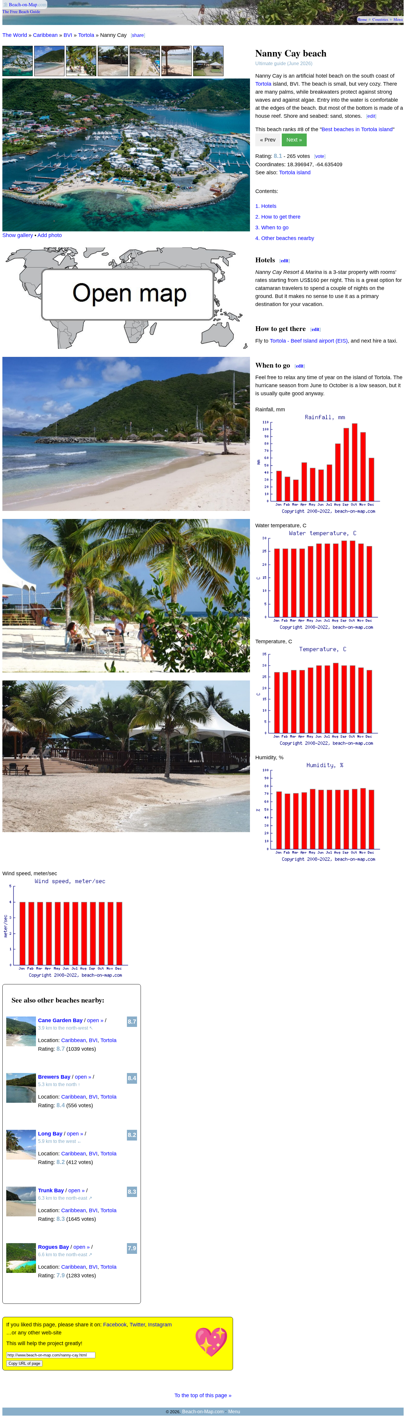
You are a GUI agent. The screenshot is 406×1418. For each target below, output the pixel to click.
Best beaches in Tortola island (357, 129)
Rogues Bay (53, 1247)
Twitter (137, 1325)
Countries (380, 19)
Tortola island (295, 172)
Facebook (115, 1325)
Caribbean (45, 35)
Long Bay (50, 1134)
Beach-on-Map (23, 4)
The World (14, 35)
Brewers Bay (54, 1077)
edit (371, 116)
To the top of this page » (203, 1395)
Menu (398, 19)
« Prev (268, 140)
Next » (294, 140)
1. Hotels (265, 206)
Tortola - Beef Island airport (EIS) (309, 341)
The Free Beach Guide (21, 11)
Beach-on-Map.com (203, 1411)
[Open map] (126, 347)
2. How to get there (277, 217)
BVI (68, 35)
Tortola (86, 35)
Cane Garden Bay (60, 1020)
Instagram (160, 1325)
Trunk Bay (51, 1190)
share (138, 35)
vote (319, 156)
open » (95, 1020)
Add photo (49, 235)
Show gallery (17, 235)
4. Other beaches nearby (284, 238)
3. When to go (272, 227)
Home (362, 19)
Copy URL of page (24, 1363)
